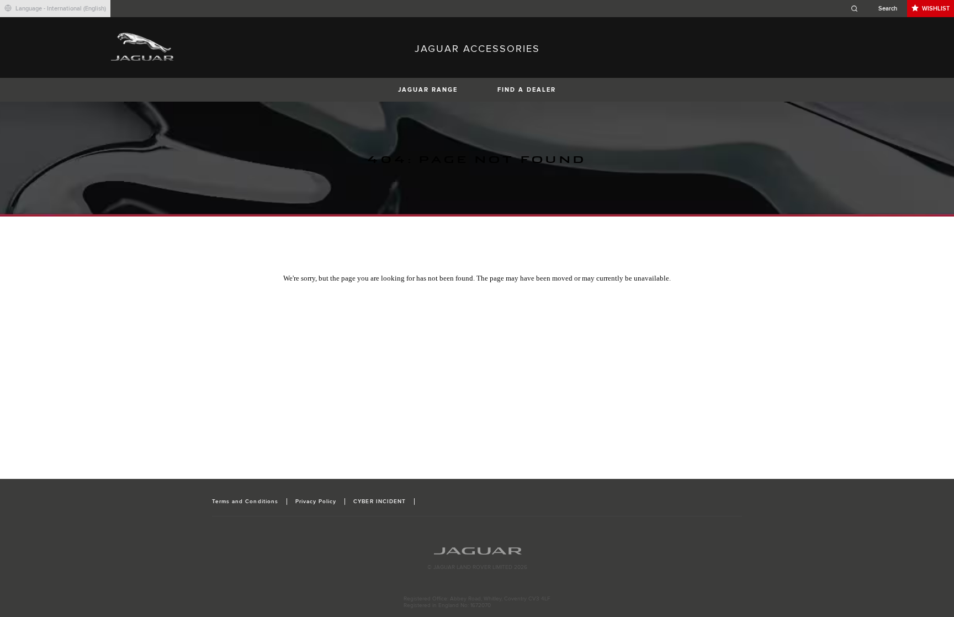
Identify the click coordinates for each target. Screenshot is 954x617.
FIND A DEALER (526, 89)
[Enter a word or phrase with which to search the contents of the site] (877, 8)
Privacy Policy (316, 501)
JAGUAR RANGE (428, 89)
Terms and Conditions (245, 501)
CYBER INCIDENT (379, 501)
